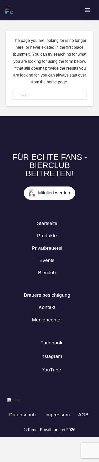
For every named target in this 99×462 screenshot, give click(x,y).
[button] (88, 10)
